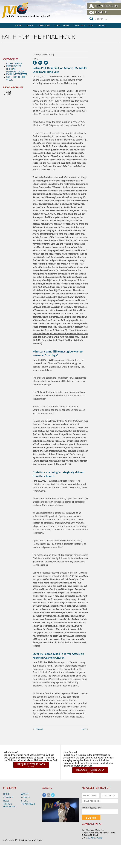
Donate (29, 25)
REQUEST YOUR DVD (31, 764)
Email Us (101, 12)
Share (35, 59)
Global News (14, 64)
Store (56, 25)
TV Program (43, 25)
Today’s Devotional (83, 25)
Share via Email (40, 63)
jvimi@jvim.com (95, 838)
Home (6, 794)
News (66, 25)
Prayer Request (106, 6)
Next (84, 729)
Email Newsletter (17, 74)
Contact (101, 25)
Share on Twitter (46, 63)
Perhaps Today (15, 72)
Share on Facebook (35, 63)
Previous (39, 729)
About (18, 25)
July (50, 55)
